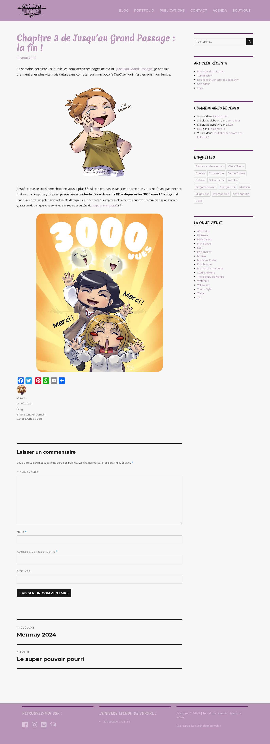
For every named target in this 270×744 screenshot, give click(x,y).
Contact (198, 10)
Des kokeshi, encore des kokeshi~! (218, 79)
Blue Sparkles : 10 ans (210, 71)
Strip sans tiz (241, 193)
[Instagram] (34, 724)
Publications (172, 10)
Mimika (201, 256)
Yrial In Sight (204, 289)
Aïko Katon (203, 231)
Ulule (198, 200)
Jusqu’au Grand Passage (133, 69)
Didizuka (202, 235)
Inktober (233, 180)
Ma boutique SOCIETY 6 (116, 721)
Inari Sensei (204, 243)
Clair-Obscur (236, 166)
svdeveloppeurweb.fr (208, 725)
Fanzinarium (204, 239)
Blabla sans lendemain (31, 414)
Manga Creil (227, 187)
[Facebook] (25, 724)
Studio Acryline (206, 272)
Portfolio (144, 10)
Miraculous (202, 193)
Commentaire (28, 472)
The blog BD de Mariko (210, 276)
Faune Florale (236, 173)
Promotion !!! (221, 193)
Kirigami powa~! (205, 187)
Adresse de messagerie (37, 551)
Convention (216, 173)
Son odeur (203, 84)
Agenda (220, 10)
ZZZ (199, 297)
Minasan (244, 187)
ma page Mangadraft (105, 205)
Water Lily (203, 281)
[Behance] (43, 724)
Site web (24, 571)
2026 (200, 88)
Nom (22, 532)
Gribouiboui (34, 418)
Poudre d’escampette (210, 268)
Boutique (241, 10)
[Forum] (53, 724)
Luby (200, 247)
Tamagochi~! (204, 75)
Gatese (21, 418)
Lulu (199, 129)
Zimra (200, 293)
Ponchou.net (204, 264)
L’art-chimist (204, 252)
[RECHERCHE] (249, 41)
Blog (124, 10)
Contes (200, 173)
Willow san (203, 285)
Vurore (21, 398)
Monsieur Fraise (207, 260)
